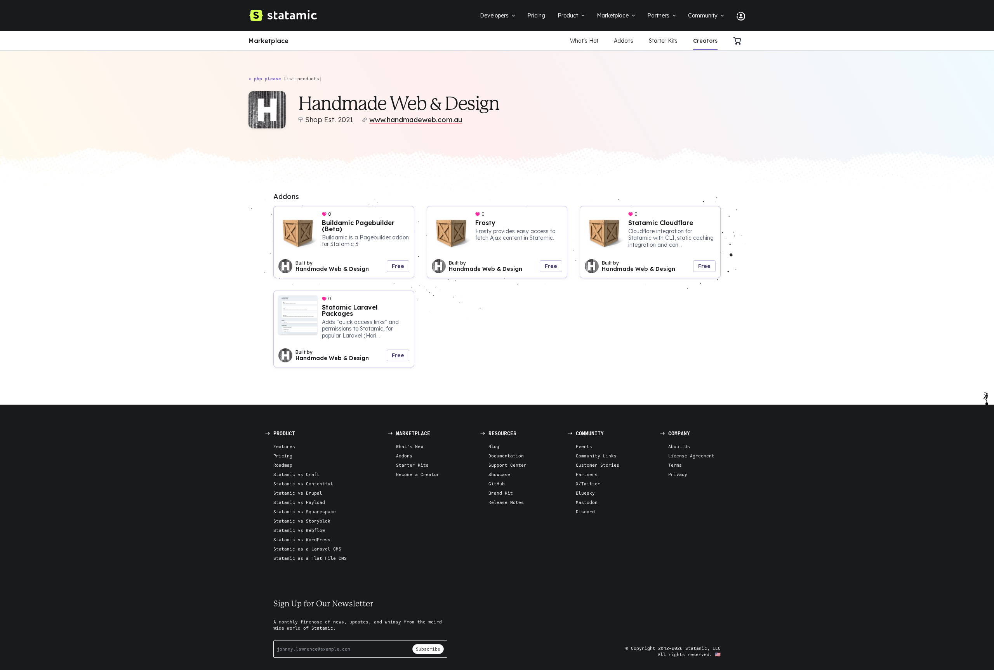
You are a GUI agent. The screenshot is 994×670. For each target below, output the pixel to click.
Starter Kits (663, 40)
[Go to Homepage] (282, 15)
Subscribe (428, 649)
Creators (705, 40)
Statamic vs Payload (299, 502)
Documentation (506, 456)
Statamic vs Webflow (299, 530)
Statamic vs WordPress (301, 539)
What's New (409, 446)
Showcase (499, 474)
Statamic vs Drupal (297, 493)
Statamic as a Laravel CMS (307, 549)
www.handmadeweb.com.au (415, 119)
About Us (679, 446)
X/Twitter (588, 483)
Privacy (677, 474)
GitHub (496, 483)
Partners (587, 474)
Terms (675, 465)
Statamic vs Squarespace (304, 511)
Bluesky (585, 493)
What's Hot (584, 40)
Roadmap (282, 465)
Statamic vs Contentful (303, 483)
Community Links (596, 456)
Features (284, 446)
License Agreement (691, 456)
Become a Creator (418, 474)
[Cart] (739, 41)
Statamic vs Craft (296, 474)
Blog (493, 446)
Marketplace (268, 41)
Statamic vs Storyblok (301, 521)
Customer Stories (597, 465)
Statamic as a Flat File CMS (310, 558)
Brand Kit (500, 493)
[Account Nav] (738, 15)
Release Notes (506, 502)
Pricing (282, 456)
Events (584, 446)
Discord (585, 511)
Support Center (507, 465)
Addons (623, 40)
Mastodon (587, 502)
